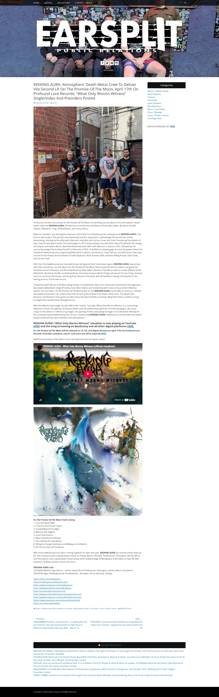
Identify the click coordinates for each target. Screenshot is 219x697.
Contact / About (83, 2)
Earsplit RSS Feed (111, 645)
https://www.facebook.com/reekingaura (52, 588)
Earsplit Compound (54, 692)
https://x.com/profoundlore (46, 603)
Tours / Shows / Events (108, 608)
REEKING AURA (125, 608)
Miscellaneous (154, 106)
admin (54, 103)
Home (36, 2)
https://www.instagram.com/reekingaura (52, 585)
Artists (48, 2)
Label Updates (78, 608)
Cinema (151, 97)
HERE (36, 326)
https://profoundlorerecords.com (49, 591)
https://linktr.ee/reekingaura (47, 579)
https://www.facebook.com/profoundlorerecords (56, 600)
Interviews (68, 608)
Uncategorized (154, 118)
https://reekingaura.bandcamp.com (50, 582)
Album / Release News (43, 608)
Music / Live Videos (91, 608)
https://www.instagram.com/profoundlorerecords (57, 597)
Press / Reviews (155, 112)
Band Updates (58, 608)
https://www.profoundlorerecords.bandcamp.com (57, 594)
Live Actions (63, 2)
